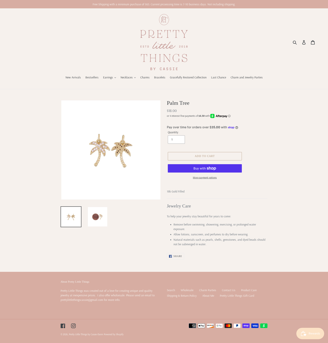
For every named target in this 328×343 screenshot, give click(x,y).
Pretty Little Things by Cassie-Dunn (86, 334)
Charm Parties (207, 290)
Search (171, 290)
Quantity (173, 132)
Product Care (249, 290)
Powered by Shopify (114, 334)
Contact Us (228, 290)
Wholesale (187, 290)
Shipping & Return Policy (182, 295)
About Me (208, 295)
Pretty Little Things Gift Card (237, 295)
